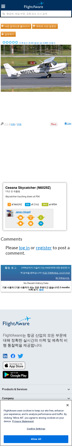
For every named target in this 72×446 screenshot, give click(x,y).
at (50, 204)
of (32, 204)
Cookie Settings (36, 428)
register (44, 247)
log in (24, 247)
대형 (13, 124)
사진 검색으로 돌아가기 (17, 26)
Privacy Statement (23, 421)
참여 (41, 289)
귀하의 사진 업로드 (46, 26)
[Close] (68, 405)
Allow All (36, 439)
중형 (6, 124)
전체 (19, 124)
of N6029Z (15, 204)
